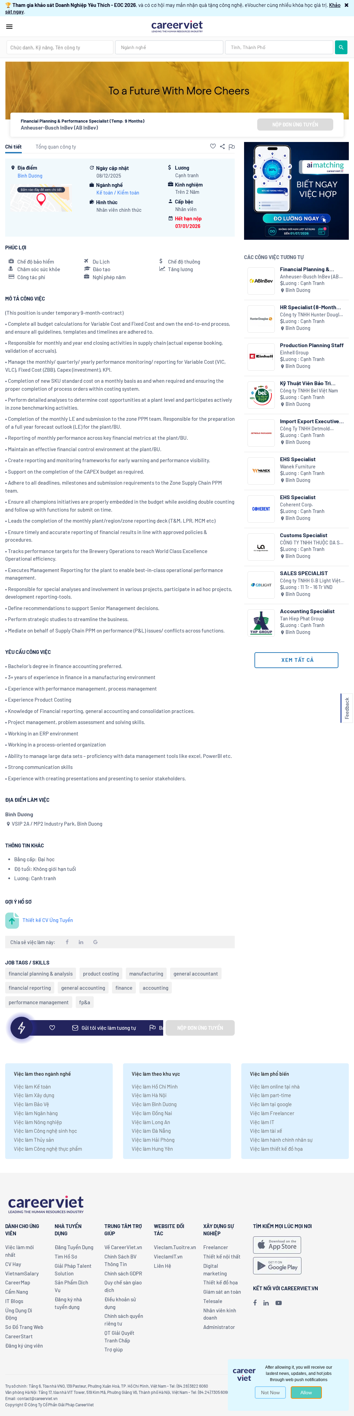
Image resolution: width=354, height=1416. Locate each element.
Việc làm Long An (151, 1122)
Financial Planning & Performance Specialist (309, 269)
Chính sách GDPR (123, 1273)
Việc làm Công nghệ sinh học (45, 1131)
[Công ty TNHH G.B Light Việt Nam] (261, 585)
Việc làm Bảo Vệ (31, 1104)
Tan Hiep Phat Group (302, 618)
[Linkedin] (266, 1302)
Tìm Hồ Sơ (66, 1256)
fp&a (84, 1002)
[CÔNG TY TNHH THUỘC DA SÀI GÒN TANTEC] (261, 547)
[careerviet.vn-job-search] (277, 1245)
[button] (346, 5)
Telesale (212, 1301)
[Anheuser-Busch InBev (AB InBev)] (261, 281)
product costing (101, 973)
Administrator (219, 1327)
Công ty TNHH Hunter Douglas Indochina (312, 315)
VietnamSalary (22, 1273)
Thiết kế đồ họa (220, 1282)
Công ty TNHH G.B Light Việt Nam (310, 581)
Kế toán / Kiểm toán (117, 193)
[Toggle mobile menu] (9, 26)
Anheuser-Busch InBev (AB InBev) (59, 127)
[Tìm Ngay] (341, 47)
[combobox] (60, 47)
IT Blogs (14, 1301)
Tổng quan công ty (56, 146)
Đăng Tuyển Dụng (74, 1247)
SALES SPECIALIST (304, 573)
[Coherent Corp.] (261, 509)
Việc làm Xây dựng (34, 1095)
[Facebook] (255, 1302)
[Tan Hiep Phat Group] (261, 623)
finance (123, 988)
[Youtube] (279, 1302)
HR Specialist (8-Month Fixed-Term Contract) (308, 307)
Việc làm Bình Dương (154, 1104)
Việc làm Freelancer (272, 1113)
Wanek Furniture (298, 466)
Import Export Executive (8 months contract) (309, 421)
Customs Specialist (303, 535)
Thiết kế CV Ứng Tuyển (47, 920)
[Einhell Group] (261, 357)
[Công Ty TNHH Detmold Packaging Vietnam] (261, 433)
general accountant (196, 973)
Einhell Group (294, 352)
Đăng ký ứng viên (24, 1345)
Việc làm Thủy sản (34, 1140)
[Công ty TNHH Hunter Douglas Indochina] (261, 319)
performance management (39, 1002)
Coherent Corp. (296, 504)
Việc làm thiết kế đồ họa (276, 1149)
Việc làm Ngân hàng (36, 1113)
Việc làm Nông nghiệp (38, 1122)
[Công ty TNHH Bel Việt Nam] (261, 395)
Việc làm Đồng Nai (152, 1113)
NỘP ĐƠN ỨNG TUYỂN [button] (295, 124)
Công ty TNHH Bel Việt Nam (309, 390)
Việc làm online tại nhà (275, 1086)
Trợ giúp (113, 1349)
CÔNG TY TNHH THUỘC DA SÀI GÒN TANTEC (312, 543)
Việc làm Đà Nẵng (151, 1131)
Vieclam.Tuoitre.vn (175, 1247)
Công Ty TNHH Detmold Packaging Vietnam (305, 429)
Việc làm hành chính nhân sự (281, 1140)
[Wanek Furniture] (261, 471)
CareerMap (17, 1282)
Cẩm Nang (16, 1292)
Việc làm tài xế (266, 1131)
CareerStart (19, 1336)
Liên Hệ (162, 1266)
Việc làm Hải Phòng (153, 1140)
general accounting (83, 988)
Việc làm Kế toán (32, 1086)
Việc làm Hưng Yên (152, 1149)
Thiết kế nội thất (222, 1256)
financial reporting (30, 988)
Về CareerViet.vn (123, 1247)
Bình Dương (30, 176)
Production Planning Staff (312, 345)
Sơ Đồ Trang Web (24, 1327)
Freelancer (215, 1247)
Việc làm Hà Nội (149, 1095)
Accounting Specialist (307, 611)
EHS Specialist (298, 459)
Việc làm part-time (270, 1095)
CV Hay (13, 1264)
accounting (155, 988)
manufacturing (146, 973)
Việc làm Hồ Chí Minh (155, 1086)
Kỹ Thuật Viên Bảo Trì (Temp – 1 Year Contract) (309, 383)
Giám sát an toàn (222, 1292)
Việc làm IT (262, 1122)
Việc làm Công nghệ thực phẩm (48, 1149)
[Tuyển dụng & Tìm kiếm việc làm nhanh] (177, 26)
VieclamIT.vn (168, 1256)
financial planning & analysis (41, 973)
